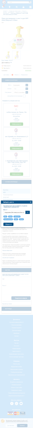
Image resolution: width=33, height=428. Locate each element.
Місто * (5, 209)
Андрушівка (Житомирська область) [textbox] (14, 212)
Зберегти (8, 224)
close (30, 202)
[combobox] (16, 212)
